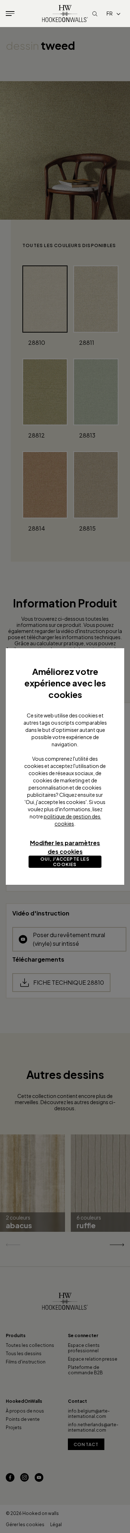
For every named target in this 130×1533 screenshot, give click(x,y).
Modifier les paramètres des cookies (65, 847)
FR (110, 13)
